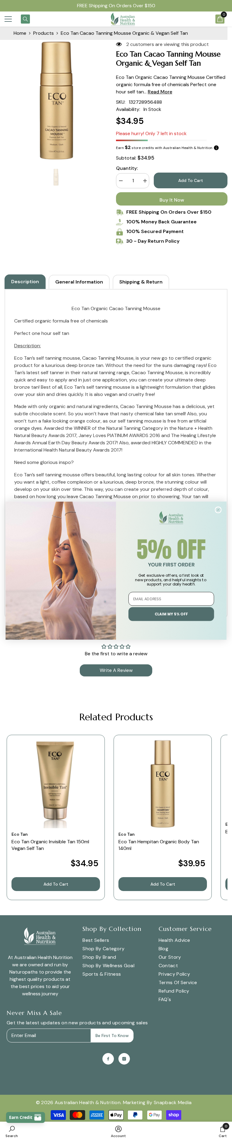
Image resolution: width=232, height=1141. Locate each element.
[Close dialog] (218, 509)
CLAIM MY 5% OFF (171, 614)
